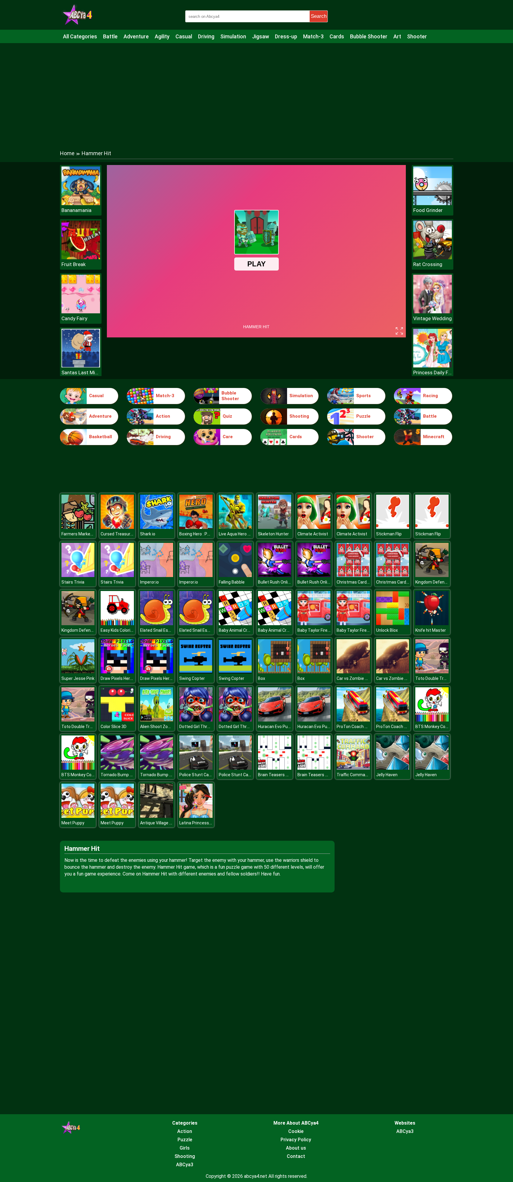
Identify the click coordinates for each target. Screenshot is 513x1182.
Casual (183, 36)
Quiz (227, 416)
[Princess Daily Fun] (432, 366)
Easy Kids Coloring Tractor (126, 630)
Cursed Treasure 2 (118, 534)
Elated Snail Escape (159, 630)
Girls (185, 1148)
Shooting (299, 416)
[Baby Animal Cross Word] (235, 623)
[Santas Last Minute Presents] (80, 366)
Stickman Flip (389, 534)
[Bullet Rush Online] (274, 575)
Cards (337, 36)
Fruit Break (73, 264)
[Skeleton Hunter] (274, 527)
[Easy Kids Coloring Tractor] (117, 623)
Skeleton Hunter (273, 534)
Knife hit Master (430, 630)
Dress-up (286, 36)
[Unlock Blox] (392, 623)
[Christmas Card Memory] (353, 575)
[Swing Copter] (196, 672)
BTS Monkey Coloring (435, 726)
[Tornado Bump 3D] (117, 768)
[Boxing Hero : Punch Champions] (196, 527)
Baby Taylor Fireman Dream (323, 630)
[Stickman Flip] (392, 527)
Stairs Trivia (72, 582)
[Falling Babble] (235, 575)
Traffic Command (353, 774)
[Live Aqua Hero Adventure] (235, 527)
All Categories (80, 36)
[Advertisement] (256, 90)
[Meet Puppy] (78, 816)
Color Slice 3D (113, 726)
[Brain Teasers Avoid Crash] (274, 768)
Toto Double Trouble (434, 678)
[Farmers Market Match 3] (78, 527)
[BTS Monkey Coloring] (432, 720)
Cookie (295, 1131)
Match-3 (313, 36)
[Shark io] (156, 527)
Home (67, 153)
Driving (206, 36)
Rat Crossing (427, 264)
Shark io (147, 534)
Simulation (233, 36)
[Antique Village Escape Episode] (156, 816)
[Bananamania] (80, 203)
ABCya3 (184, 1164)
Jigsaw (260, 36)
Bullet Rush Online (275, 582)
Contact (296, 1156)
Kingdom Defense (432, 582)
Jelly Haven (387, 774)
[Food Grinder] (432, 203)
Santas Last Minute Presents (80, 372)
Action (163, 416)
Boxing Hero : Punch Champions (209, 534)
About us (296, 1148)
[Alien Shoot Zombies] (156, 720)
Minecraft (433, 436)
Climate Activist (312, 534)
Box (261, 678)
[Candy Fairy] (80, 312)
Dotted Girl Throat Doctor (203, 726)
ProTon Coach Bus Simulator (364, 726)
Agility (162, 36)
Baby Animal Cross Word (242, 630)
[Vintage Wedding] (432, 312)
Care (228, 436)
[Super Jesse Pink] (78, 672)
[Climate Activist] (314, 527)
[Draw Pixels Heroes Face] (117, 672)
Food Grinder (428, 210)
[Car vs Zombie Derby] (353, 672)
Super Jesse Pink (77, 678)
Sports (363, 395)
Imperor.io (149, 582)
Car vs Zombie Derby (356, 678)
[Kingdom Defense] (432, 575)
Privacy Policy (296, 1139)
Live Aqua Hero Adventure (243, 534)
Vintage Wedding (432, 318)
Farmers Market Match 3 (85, 534)
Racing (430, 395)
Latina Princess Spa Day (202, 823)
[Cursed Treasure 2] (117, 527)
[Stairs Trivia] (78, 575)
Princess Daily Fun (432, 372)
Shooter (417, 36)
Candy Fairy (74, 318)
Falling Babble (232, 582)
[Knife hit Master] (432, 623)
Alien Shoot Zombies (160, 726)
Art (397, 36)
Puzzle (363, 416)
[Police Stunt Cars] (196, 768)
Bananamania (76, 210)
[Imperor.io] (156, 575)
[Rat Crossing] (432, 257)
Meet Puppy (72, 823)
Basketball (100, 436)
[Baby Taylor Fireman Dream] (314, 623)
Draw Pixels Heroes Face (124, 678)
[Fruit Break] (80, 257)
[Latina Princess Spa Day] (196, 816)
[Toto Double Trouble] (432, 672)
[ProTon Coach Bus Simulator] (353, 720)
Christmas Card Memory (360, 582)
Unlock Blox (387, 630)
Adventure (136, 36)
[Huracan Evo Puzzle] (274, 720)
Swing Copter (192, 678)
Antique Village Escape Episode (170, 823)
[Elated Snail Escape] (156, 623)
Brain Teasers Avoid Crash (283, 774)
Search (319, 16)
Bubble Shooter (368, 36)
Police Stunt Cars (196, 774)
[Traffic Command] (353, 768)
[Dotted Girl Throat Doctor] (196, 720)
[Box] (274, 672)
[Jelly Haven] (392, 768)
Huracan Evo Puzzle (277, 726)
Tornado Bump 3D (118, 774)
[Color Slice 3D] (117, 720)
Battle (110, 36)
